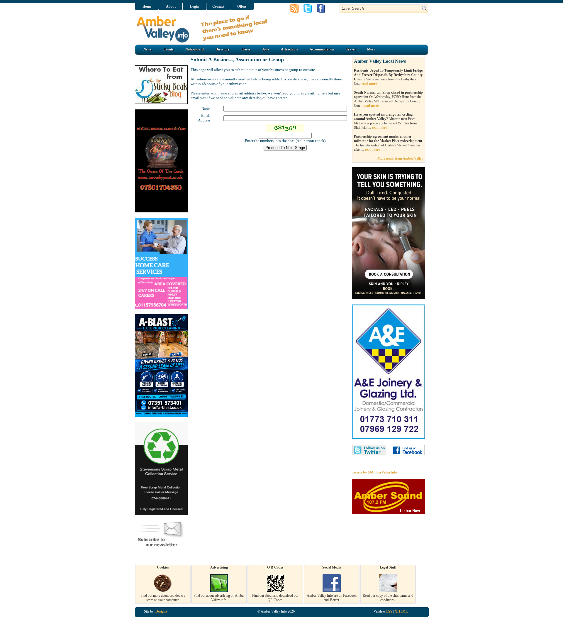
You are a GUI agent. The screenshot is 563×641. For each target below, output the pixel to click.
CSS (389, 611)
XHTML (401, 611)
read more (369, 84)
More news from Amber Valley (400, 158)
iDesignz (161, 611)
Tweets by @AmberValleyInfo (374, 472)
